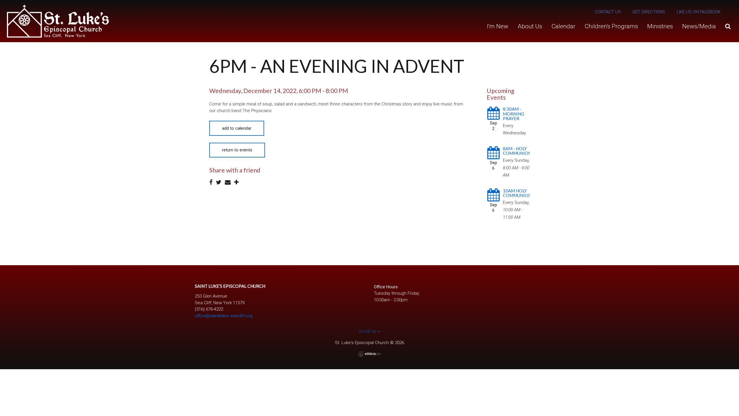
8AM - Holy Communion (517, 151)
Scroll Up (368, 331)
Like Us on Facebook (699, 11)
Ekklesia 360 (369, 354)
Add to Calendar (236, 128)
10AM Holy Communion (517, 193)
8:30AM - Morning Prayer (513, 113)
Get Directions (648, 11)
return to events (237, 150)
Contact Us (608, 11)
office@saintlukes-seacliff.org (223, 315)
